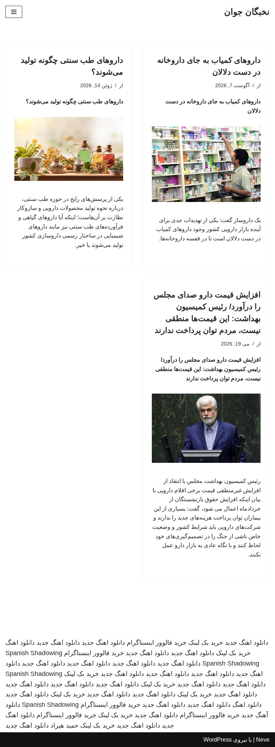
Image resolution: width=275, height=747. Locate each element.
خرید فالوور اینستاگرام (157, 642)
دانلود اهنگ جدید (246, 642)
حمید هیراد (64, 725)
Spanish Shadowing (33, 653)
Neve (263, 740)
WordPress (217, 740)
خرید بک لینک (205, 642)
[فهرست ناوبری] (13, 12)
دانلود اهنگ (20, 642)
